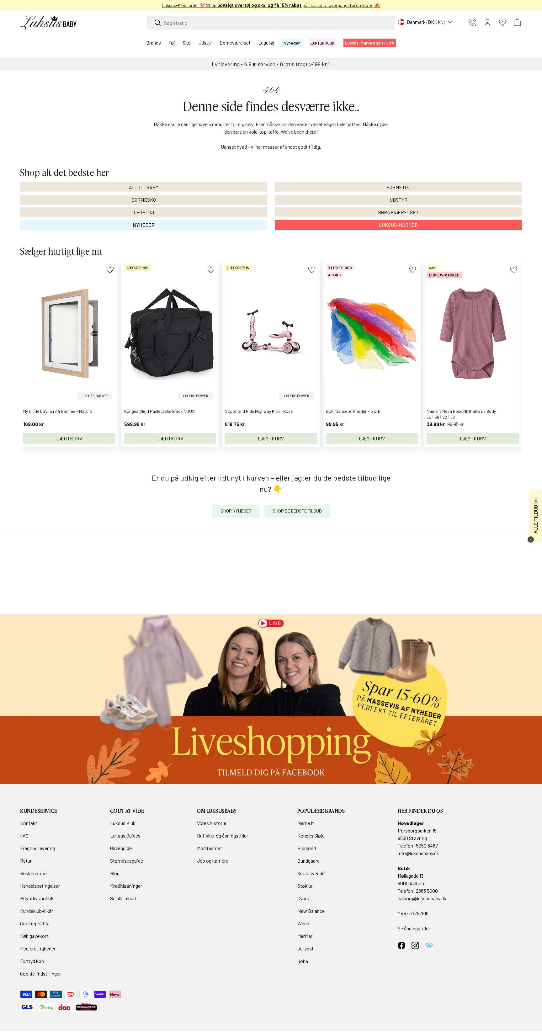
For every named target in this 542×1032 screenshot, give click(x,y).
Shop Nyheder (236, 510)
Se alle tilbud (123, 898)
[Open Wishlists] (502, 22)
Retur (26, 861)
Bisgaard (306, 848)
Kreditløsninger (126, 886)
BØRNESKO (143, 200)
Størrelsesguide (126, 861)
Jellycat (305, 948)
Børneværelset (235, 42)
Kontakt (28, 823)
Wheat (304, 923)
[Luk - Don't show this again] (531, 539)
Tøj (171, 42)
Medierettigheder (38, 948)
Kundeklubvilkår (36, 911)
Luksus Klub (123, 823)
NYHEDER (144, 225)
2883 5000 (427, 891)
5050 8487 (427, 845)
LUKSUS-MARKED (398, 225)
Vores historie (211, 823)
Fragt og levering (37, 848)
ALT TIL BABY (143, 187)
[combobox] (271, 22)
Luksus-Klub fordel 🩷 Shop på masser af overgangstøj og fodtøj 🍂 (271, 5)
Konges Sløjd (311, 835)
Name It (305, 823)
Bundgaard (308, 861)
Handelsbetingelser (40, 886)
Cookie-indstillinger (40, 973)
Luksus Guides (125, 835)
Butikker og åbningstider (222, 835)
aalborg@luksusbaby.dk (422, 898)
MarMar (304, 936)
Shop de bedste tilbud (297, 510)
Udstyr (205, 42)
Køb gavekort (34, 936)
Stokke (304, 886)
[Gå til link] (271, 699)
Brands (153, 42)
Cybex (303, 898)
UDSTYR (398, 200)
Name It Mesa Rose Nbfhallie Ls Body (461, 411)
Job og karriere (212, 861)
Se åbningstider (414, 928)
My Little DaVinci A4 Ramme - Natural (58, 411)
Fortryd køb (32, 961)
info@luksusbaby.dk (418, 853)
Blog (115, 873)
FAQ (24, 835)
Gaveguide (121, 848)
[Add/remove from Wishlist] (110, 269)
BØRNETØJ (398, 187)
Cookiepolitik (34, 923)
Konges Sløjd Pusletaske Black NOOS (159, 411)
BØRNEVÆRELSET (398, 212)
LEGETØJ (144, 212)
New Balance (311, 911)
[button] (517, 22)
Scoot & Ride (311, 873)
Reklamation (33, 873)
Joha (302, 961)
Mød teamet (209, 848)
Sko (187, 42)
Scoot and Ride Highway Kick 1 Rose (259, 411)
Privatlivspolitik (37, 898)
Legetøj (266, 42)
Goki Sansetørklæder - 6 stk (353, 411)
